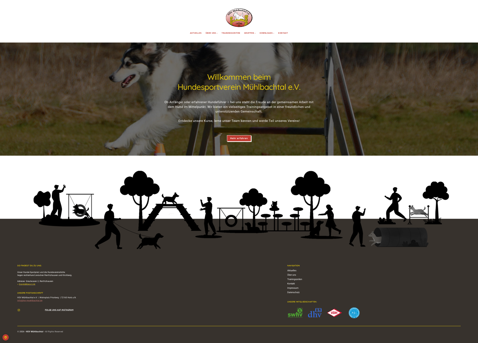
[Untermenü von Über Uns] (217, 33)
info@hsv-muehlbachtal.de (29, 300)
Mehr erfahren (239, 138)
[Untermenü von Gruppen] (255, 33)
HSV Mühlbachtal (34, 331)
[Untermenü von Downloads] (273, 33)
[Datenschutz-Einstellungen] (5, 337)
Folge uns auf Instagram (59, 310)
